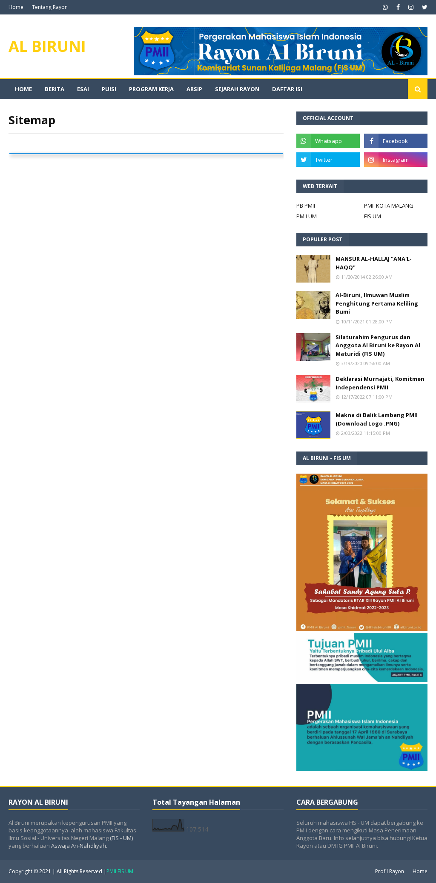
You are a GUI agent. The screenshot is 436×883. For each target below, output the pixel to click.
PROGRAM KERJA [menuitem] (151, 89)
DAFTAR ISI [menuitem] (287, 89)
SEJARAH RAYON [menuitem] (237, 89)
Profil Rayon (389, 871)
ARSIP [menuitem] (194, 89)
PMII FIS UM (119, 871)
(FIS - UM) (121, 838)
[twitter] (423, 7)
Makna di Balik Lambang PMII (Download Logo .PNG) (377, 419)
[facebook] (398, 7)
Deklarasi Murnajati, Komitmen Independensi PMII (380, 383)
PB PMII (305, 205)
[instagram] (411, 7)
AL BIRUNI (47, 46)
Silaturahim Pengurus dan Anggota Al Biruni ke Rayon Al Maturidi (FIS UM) (378, 345)
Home (16, 7)
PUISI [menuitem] (109, 89)
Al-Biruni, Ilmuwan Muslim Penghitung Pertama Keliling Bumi (377, 303)
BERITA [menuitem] (54, 89)
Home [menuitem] (23, 89)
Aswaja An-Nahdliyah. (79, 845)
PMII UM (306, 216)
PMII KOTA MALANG (388, 205)
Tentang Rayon (50, 7)
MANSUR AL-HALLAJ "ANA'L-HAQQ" (374, 263)
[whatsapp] (385, 7)
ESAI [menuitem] (83, 89)
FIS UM (372, 216)
